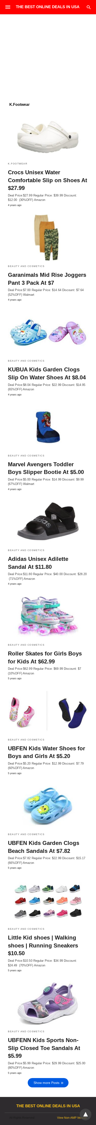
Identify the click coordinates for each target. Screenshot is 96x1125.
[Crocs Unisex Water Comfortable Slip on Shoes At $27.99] (48, 134)
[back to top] (85, 1114)
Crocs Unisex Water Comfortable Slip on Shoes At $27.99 (47, 180)
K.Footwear (17, 163)
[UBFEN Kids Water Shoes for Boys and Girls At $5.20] (48, 710)
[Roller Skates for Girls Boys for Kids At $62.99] (48, 616)
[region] (48, 54)
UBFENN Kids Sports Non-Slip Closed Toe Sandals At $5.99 (44, 1048)
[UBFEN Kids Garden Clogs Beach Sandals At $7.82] (48, 805)
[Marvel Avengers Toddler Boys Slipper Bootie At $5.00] (48, 426)
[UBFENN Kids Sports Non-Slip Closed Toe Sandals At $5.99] (48, 1002)
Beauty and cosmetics (26, 266)
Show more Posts (46, 1083)
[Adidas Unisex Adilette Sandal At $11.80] (48, 521)
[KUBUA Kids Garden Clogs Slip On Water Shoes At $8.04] (48, 332)
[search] (88, 7)
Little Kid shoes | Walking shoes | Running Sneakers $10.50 (43, 945)
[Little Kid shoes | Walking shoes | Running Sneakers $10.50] (48, 900)
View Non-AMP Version (72, 1117)
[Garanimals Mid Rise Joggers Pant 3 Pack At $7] (48, 237)
